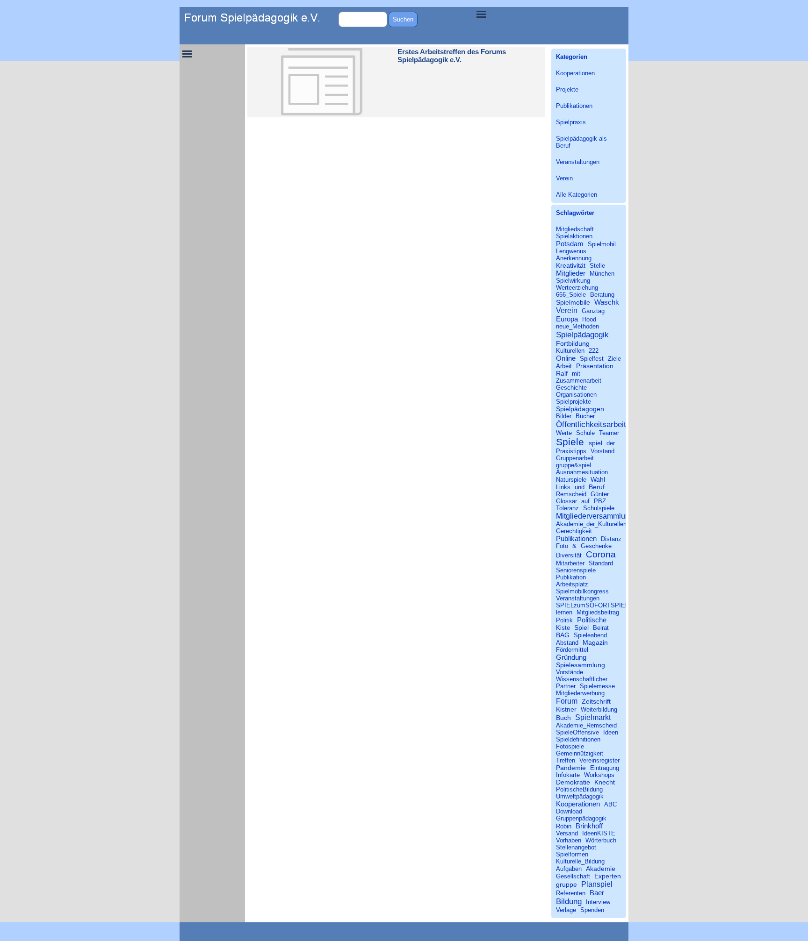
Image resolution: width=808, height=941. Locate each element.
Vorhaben (568, 840)
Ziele (614, 358)
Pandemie (571, 767)
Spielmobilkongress (582, 591)
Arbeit (564, 366)
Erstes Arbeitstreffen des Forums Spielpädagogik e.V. (451, 56)
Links (563, 487)
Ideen (610, 732)
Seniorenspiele (576, 570)
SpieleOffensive (577, 732)
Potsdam (570, 244)
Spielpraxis (571, 122)
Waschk (606, 302)
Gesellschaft (573, 876)
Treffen (565, 760)
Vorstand (602, 451)
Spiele (570, 441)
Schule (585, 432)
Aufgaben (569, 868)
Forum (566, 701)
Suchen (403, 19)
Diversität (569, 555)
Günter (600, 494)
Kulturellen (570, 350)
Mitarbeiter (570, 563)
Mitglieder (570, 273)
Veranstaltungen (577, 161)
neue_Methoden (577, 326)
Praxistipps (571, 451)
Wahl (598, 479)
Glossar (566, 501)
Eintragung (604, 767)
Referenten (570, 893)
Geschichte (571, 387)
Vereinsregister (599, 760)
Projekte (567, 89)
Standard (601, 563)
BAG (563, 635)
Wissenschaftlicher (581, 679)
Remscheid (571, 494)
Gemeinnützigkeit (579, 753)
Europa (567, 319)
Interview (598, 901)
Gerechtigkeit (574, 531)
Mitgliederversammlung (595, 516)
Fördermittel (572, 649)
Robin (563, 826)
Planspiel (597, 884)
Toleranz (567, 508)
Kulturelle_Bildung (580, 861)
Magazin (595, 642)
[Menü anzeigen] (481, 14)
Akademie (600, 868)
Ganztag (593, 310)
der (610, 443)
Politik (564, 620)
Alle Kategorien (576, 194)
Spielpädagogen (580, 409)
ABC (610, 804)
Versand (567, 833)
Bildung (569, 901)
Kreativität (570, 265)
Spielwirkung (573, 280)
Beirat (601, 627)
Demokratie (573, 782)
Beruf (597, 487)
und (579, 487)
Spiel (581, 627)
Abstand (567, 642)
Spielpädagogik (582, 334)
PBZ (600, 501)
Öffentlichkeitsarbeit (591, 424)
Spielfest (592, 358)
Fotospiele (570, 746)
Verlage (566, 909)
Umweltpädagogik (580, 796)
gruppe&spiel (573, 465)
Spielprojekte (573, 401)
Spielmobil (602, 244)
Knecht (604, 782)
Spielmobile (573, 302)
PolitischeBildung (579, 789)
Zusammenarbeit (578, 380)
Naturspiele (571, 479)
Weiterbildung (599, 709)
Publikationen (574, 105)
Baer (597, 893)
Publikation (571, 577)
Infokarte (568, 774)
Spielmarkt (593, 717)
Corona (601, 554)
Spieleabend (590, 635)
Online (566, 358)
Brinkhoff (589, 826)
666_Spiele (571, 294)
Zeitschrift (596, 701)
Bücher (585, 416)
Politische (591, 620)
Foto (562, 545)
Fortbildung (573, 343)
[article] (396, 82)
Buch (563, 717)
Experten (607, 876)
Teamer (609, 432)
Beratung (602, 294)
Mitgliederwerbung (580, 693)
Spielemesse (597, 686)
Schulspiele (598, 508)
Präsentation (594, 366)
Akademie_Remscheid (586, 725)
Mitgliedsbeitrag (598, 612)
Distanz (611, 538)
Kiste (563, 627)
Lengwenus (571, 251)
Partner (566, 686)
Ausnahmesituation (582, 472)
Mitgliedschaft (575, 229)
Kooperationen (575, 73)
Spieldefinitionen (578, 739)
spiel (595, 443)
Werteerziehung (577, 287)
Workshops (599, 774)
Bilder (563, 416)
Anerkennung (574, 258)
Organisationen (576, 394)
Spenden (592, 909)
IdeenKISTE (598, 833)
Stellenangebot (576, 847)
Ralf (562, 373)
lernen (564, 612)
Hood (589, 319)
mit (576, 373)
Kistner (566, 709)
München (602, 273)
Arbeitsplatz (572, 584)
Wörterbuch (600, 840)
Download (569, 811)
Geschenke (596, 545)
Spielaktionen (574, 236)
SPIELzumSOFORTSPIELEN (596, 605)
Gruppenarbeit (575, 458)
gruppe (566, 884)
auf (585, 501)
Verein (564, 178)
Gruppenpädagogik (581, 818)
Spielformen (572, 854)
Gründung (571, 657)
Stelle (597, 265)
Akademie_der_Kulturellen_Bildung (603, 524)
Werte (564, 432)
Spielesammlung (580, 665)
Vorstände (569, 672)
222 (594, 350)
